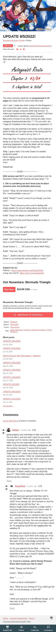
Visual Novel (14, 327)
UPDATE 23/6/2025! (11, 341)
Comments (48, 630)
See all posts (7, 406)
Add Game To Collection (30, 315)
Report (31, 618)
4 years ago (26, 430)
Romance (13, 332)
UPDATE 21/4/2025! (11, 399)
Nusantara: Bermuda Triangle (13, 40)
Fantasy (43, 330)
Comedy (27, 330)
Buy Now (9, 289)
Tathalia (15, 430)
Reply (9, 481)
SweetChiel (33, 46)
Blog (29, 621)
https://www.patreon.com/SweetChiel (27, 270)
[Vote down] (3, 433)
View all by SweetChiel (18, 618)
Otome (49, 330)
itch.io (5, 618)
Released (13, 322)
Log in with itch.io (10, 421)
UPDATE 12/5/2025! (11, 377)
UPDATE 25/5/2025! (11, 363)
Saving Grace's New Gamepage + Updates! (22, 356)
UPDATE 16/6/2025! (11, 348)
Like (9, 46)
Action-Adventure (16, 330)
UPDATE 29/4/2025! (11, 392)
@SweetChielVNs (44, 46)
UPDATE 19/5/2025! (11, 370)
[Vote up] (3, 430)
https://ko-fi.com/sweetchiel (32, 273)
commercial (35, 330)
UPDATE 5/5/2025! (11, 384)
